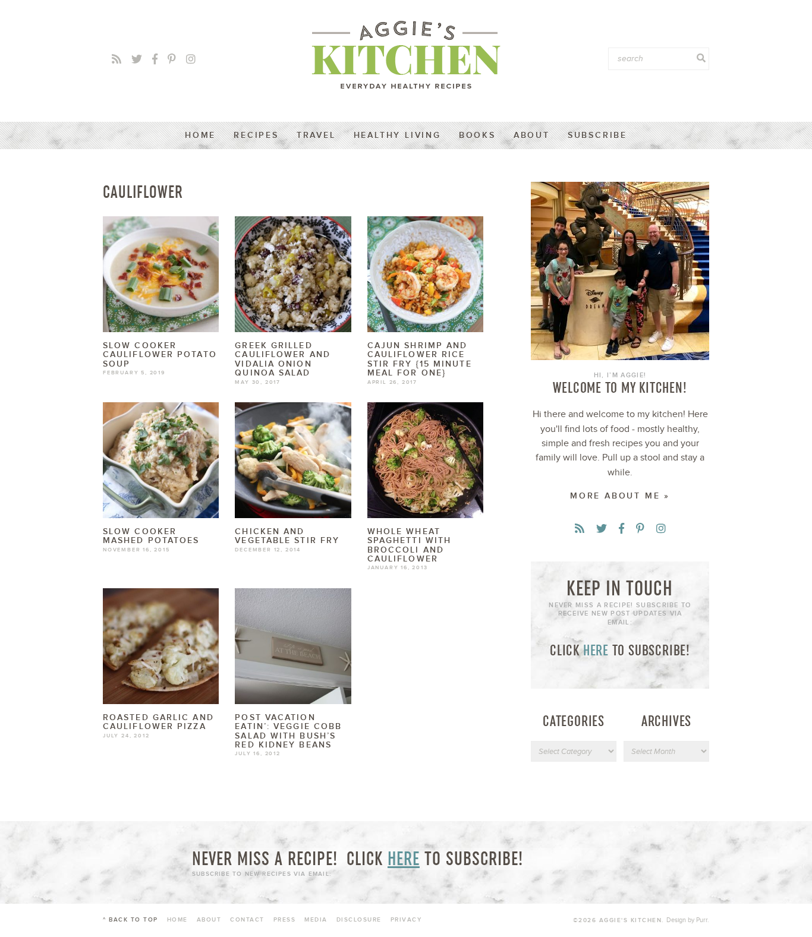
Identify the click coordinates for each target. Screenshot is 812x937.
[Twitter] (137, 59)
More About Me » (620, 496)
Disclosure (359, 919)
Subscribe (597, 135)
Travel (316, 135)
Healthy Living (397, 135)
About (532, 135)
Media (316, 919)
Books (477, 135)
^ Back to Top (130, 919)
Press (284, 919)
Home (200, 135)
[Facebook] (155, 59)
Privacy (406, 919)
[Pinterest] (172, 59)
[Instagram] (190, 59)
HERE (596, 650)
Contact (247, 919)
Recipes (256, 135)
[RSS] (116, 59)
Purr (701, 920)
